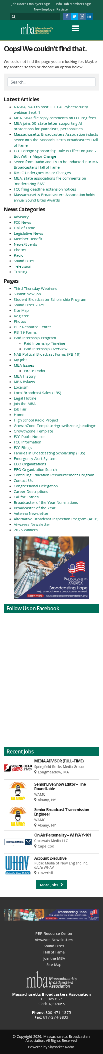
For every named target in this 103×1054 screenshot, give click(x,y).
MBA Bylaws (24, 381)
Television (22, 266)
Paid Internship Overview (46, 348)
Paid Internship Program (35, 337)
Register (21, 315)
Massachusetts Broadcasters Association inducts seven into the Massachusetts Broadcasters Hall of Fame (56, 140)
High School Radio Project (36, 420)
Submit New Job (27, 293)
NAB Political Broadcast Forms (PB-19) (47, 354)
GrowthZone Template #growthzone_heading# (55, 425)
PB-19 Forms (25, 332)
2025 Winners (26, 529)
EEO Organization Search (35, 469)
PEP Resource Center (32, 326)
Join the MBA (25, 403)
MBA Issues (24, 365)
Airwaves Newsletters (54, 939)
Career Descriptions (31, 491)
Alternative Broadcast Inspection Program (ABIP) (56, 518)
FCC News (22, 222)
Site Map (21, 310)
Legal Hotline (25, 398)
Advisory (21, 216)
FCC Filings (23, 447)
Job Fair (20, 409)
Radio (19, 255)
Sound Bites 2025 (29, 304)
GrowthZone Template (33, 430)
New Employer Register (51, 9)
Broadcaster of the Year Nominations (46, 502)
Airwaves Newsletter (32, 524)
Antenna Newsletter (31, 513)
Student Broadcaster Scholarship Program (50, 299)
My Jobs (21, 359)
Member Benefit (28, 238)
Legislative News (28, 233)
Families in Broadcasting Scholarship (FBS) (49, 452)
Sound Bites (24, 260)
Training (21, 271)
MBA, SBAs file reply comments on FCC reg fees (55, 117)
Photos (20, 249)
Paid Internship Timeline (44, 343)
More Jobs (49, 884)
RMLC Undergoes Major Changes (42, 172)
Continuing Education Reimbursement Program (54, 474)
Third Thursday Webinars (35, 288)
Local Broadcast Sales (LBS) (37, 392)
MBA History (25, 376)
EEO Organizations (30, 463)
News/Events (25, 244)
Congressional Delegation (36, 485)
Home (19, 414)
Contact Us (23, 480)
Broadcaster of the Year (35, 507)
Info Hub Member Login (73, 3)
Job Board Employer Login (31, 3)
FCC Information (27, 441)
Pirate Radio (34, 370)
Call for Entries (26, 496)
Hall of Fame (24, 227)
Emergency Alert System (35, 458)
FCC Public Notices (30, 436)
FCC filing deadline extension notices (45, 189)
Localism (21, 387)
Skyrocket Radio (61, 1047)
